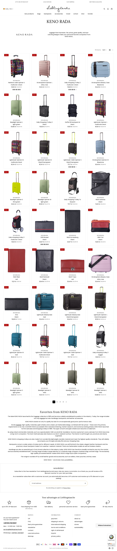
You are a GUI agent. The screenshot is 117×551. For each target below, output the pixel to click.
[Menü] (114, 535)
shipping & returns (57, 522)
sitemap (30, 536)
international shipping (58, 524)
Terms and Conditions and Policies (58, 548)
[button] (105, 50)
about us (77, 519)
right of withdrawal (57, 530)
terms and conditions (58, 527)
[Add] (26, 76)
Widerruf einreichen (104, 525)
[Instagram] (113, 548)
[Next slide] (27, 66)
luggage (18, 425)
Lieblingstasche (11, 548)
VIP (29, 519)
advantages (78, 522)
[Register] (85, 483)
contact (30, 530)
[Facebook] (110, 548)
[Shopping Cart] (112, 9)
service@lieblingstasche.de (12, 529)
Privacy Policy (66, 488)
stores (76, 524)
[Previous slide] (6, 66)
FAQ (29, 522)
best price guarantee (35, 524)
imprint (53, 533)
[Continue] (66, 401)
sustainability (78, 527)
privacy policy (56, 536)
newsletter (31, 527)
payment (54, 519)
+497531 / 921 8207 (17, 533)
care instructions (33, 533)
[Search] (104, 9)
